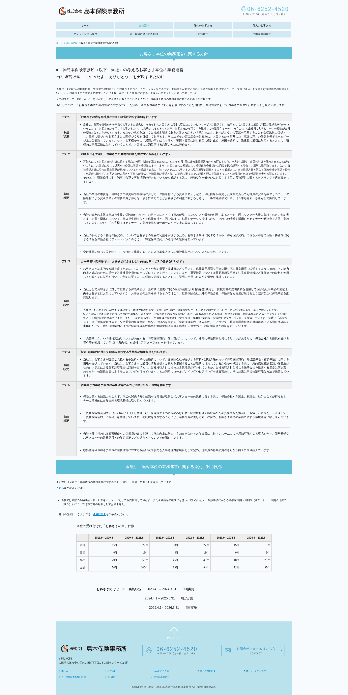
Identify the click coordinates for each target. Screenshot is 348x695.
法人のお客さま (203, 25)
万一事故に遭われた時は (144, 33)
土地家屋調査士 (262, 33)
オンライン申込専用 (85, 33)
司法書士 (203, 33)
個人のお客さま (262, 25)
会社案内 (144, 25)
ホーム (85, 25)
